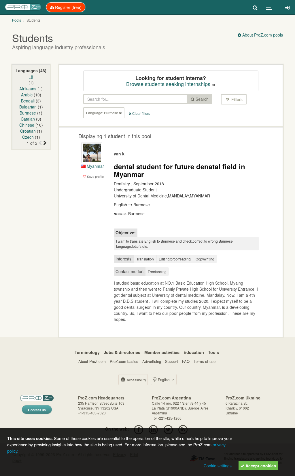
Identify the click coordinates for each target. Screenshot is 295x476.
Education (194, 352)
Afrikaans (27, 89)
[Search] (255, 7)
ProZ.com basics (124, 361)
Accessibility (136, 379)
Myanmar (95, 166)
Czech (28, 137)
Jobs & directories (122, 352)
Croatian (28, 131)
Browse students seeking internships (168, 83)
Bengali (28, 101)
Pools (16, 20)
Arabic (27, 95)
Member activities (161, 352)
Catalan (28, 119)
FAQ (186, 361)
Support (171, 361)
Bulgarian (28, 107)
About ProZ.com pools (262, 35)
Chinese (26, 125)
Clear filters (140, 113)
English (164, 379)
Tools (213, 352)
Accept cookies (260, 466)
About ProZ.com (92, 361)
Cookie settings (218, 466)
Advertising (151, 361)
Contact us (37, 409)
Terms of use (204, 361)
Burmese (28, 113)
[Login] (287, 7)
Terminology (87, 352)
